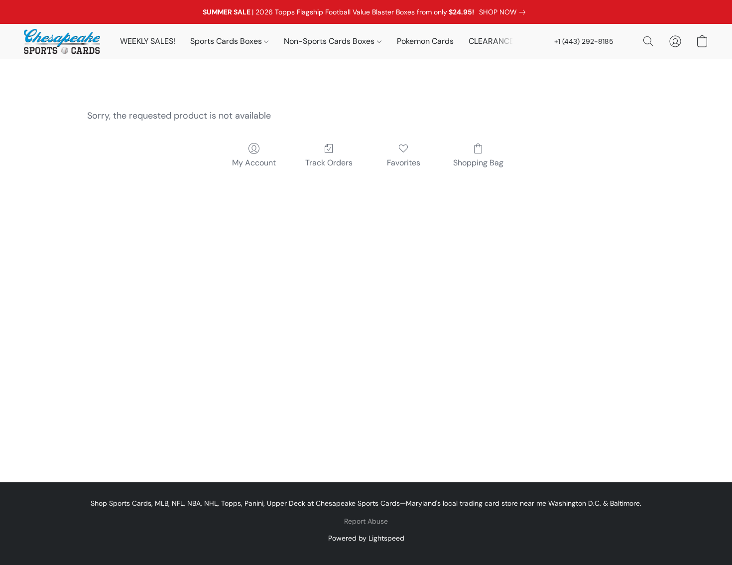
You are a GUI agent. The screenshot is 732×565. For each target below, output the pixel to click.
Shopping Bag (478, 162)
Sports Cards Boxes (227, 41)
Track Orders (329, 162)
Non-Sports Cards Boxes (330, 41)
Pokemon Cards (425, 41)
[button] (62, 41)
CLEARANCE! (492, 41)
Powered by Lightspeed (366, 538)
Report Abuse (366, 521)
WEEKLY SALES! (147, 41)
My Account (254, 162)
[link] (504, 12)
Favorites (403, 162)
